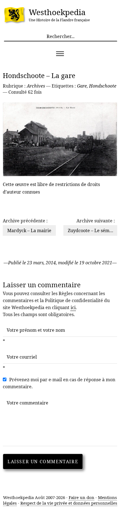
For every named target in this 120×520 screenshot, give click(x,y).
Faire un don (81, 497)
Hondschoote (102, 86)
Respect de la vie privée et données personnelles (68, 503)
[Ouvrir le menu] (60, 53)
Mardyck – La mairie (29, 230)
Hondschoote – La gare (39, 75)
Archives (36, 86)
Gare (82, 86)
